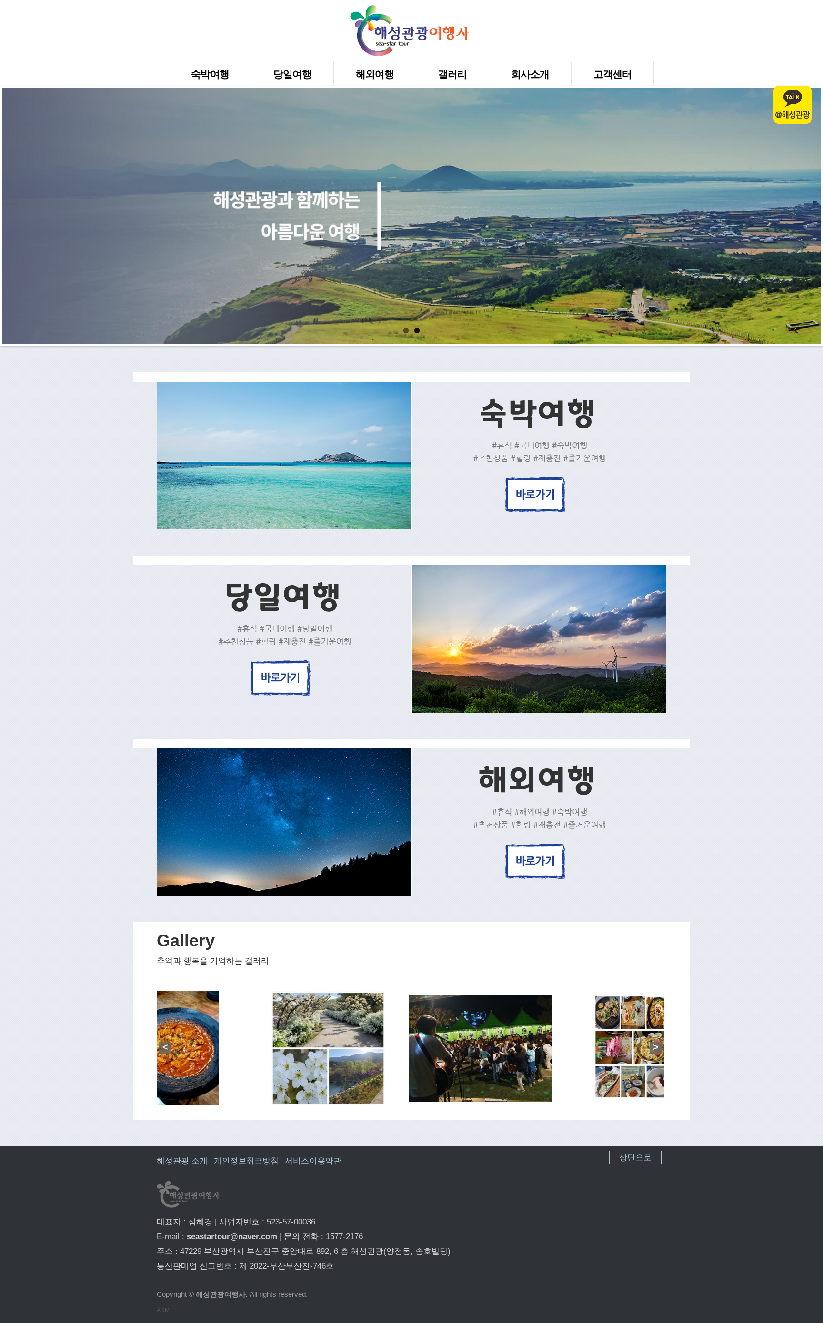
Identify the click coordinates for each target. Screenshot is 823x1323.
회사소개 (530, 74)
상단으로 (635, 1157)
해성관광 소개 (182, 1160)
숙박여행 (210, 74)
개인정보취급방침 (246, 1160)
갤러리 (452, 74)
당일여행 (292, 74)
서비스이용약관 (313, 1160)
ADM (163, 1310)
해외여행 (375, 74)
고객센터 (612, 74)
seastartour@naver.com (232, 1236)
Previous (11, 216)
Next (811, 216)
